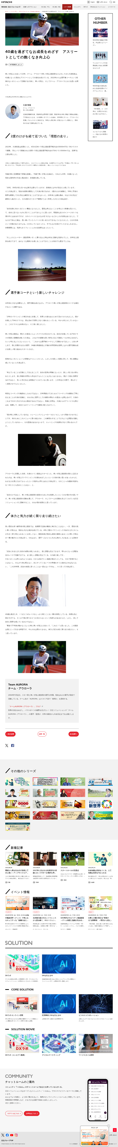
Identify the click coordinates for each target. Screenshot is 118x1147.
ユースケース (111, 7)
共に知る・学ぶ (45, 7)
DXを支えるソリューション (97, 7)
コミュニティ (77, 7)
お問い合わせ (113, 1135)
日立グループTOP (7, 1140)
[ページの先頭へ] (115, 1130)
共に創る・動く (57, 7)
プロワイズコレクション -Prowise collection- (29, 11)
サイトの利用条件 (73, 1143)
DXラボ (86, 7)
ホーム (6, 11)
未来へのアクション (30, 7)
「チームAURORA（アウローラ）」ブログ (24, 706)
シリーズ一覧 (13, 11)
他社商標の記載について (111, 1143)
